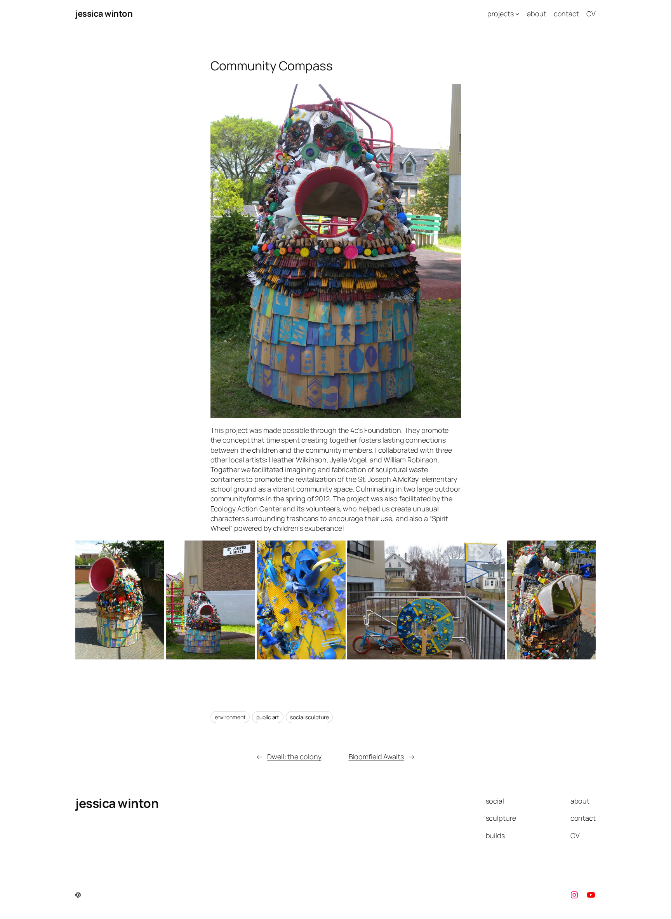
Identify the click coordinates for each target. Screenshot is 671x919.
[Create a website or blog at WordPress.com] (78, 895)
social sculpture (309, 717)
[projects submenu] (517, 14)
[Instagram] (574, 895)
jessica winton (103, 13)
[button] (119, 600)
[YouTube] (591, 895)
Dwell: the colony (294, 756)
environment (230, 717)
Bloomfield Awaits (376, 756)
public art (267, 717)
